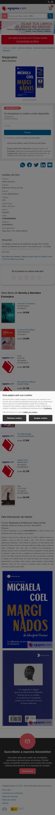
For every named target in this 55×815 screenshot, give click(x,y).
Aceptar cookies (40, 418)
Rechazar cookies (14, 418)
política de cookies (30, 412)
